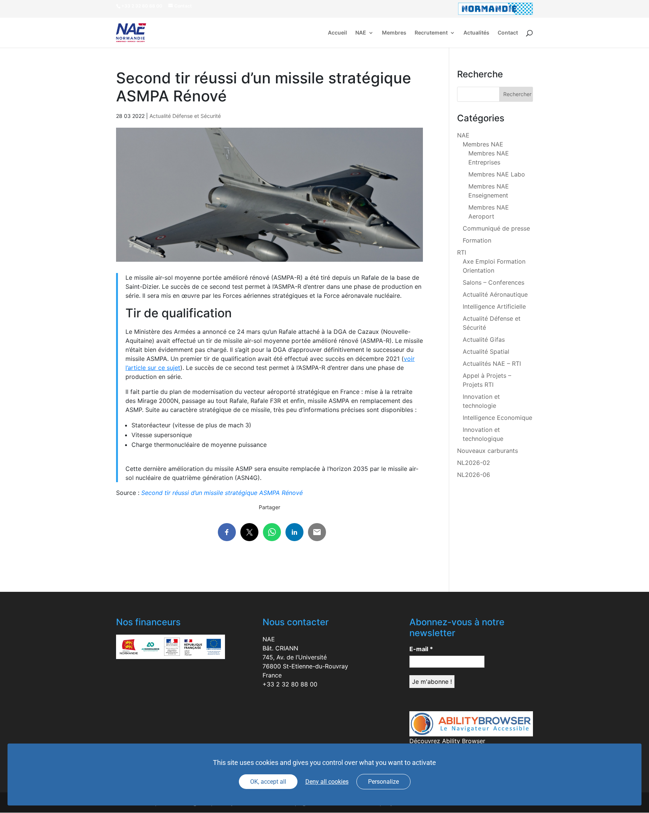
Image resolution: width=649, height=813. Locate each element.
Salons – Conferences (493, 282)
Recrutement (431, 33)
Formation (477, 240)
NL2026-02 (473, 462)
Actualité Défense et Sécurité (185, 116)
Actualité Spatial (486, 351)
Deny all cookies (327, 781)
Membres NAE (483, 144)
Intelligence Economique (497, 417)
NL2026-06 (473, 474)
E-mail (421, 649)
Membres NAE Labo (496, 174)
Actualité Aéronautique (495, 294)
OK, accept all (268, 781)
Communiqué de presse (496, 228)
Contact (508, 33)
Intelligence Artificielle (494, 306)
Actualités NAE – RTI (492, 363)
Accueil (337, 33)
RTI (461, 252)
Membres (394, 33)
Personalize (383, 781)
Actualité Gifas (484, 339)
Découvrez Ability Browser (447, 741)
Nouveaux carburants (487, 450)
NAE (360, 33)
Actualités (476, 33)
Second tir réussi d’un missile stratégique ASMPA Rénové (222, 492)
